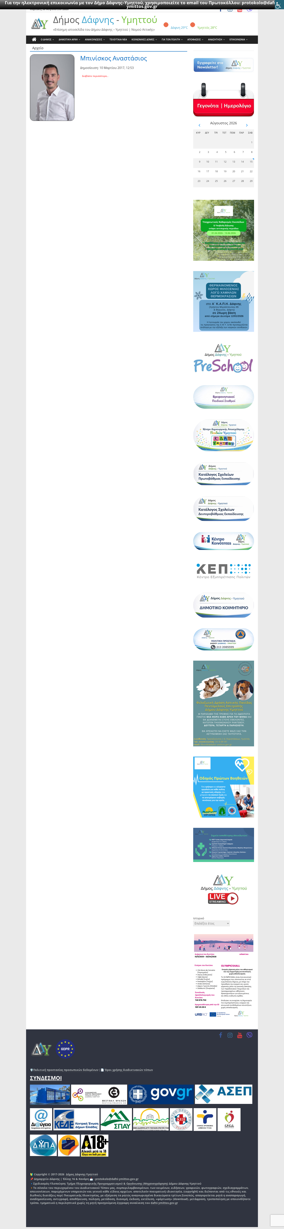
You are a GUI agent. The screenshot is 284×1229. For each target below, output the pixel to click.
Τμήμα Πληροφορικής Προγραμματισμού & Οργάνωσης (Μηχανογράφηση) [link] (117, 1183)
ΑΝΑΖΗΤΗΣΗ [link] (215, 39)
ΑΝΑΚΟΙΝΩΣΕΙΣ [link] (93, 39)
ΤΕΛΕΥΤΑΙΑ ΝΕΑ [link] (118, 39)
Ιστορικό (198, 918)
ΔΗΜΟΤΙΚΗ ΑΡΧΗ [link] (68, 39)
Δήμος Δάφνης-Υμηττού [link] (82, 1174)
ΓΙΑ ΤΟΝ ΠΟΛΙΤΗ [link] (171, 39)
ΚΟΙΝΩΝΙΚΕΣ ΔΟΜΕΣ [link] (143, 39)
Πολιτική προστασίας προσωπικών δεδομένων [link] (65, 1070)
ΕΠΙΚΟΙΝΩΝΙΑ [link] (237, 39)
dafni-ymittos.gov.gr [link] (164, 1203)
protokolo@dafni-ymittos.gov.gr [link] (117, 1179)
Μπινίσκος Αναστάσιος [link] (113, 58)
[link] (279, 4)
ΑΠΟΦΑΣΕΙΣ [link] (194, 39)
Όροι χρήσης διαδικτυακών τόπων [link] (128, 1070)
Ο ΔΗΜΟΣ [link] (46, 39)
